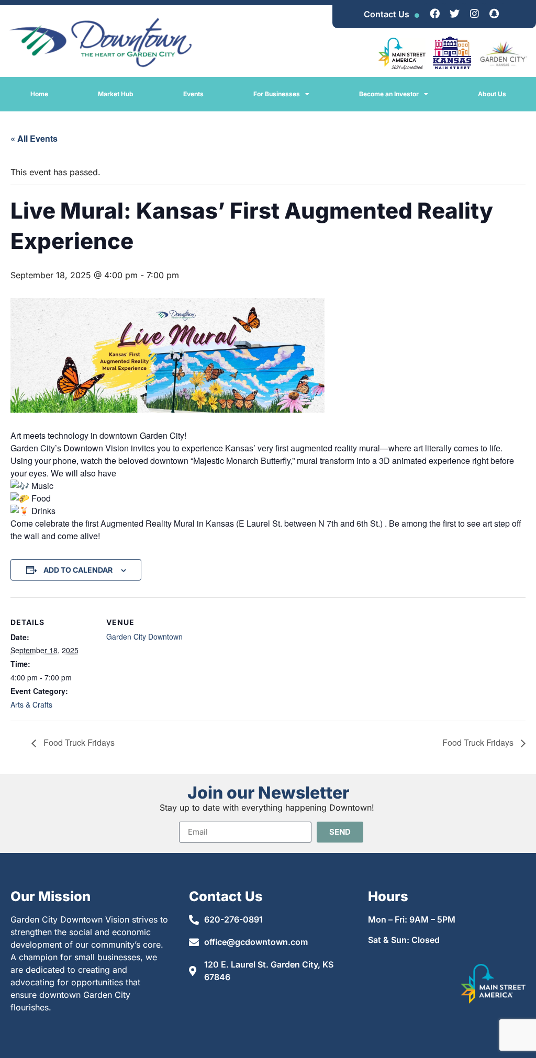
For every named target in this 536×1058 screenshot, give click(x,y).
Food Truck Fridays (78, 742)
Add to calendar (78, 569)
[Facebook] (434, 13)
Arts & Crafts (31, 704)
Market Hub (115, 94)
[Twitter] (454, 13)
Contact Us (386, 14)
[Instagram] (474, 13)
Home (39, 94)
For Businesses (276, 94)
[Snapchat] (494, 13)
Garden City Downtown (144, 636)
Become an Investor (389, 94)
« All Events (34, 138)
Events (193, 94)
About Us (492, 94)
